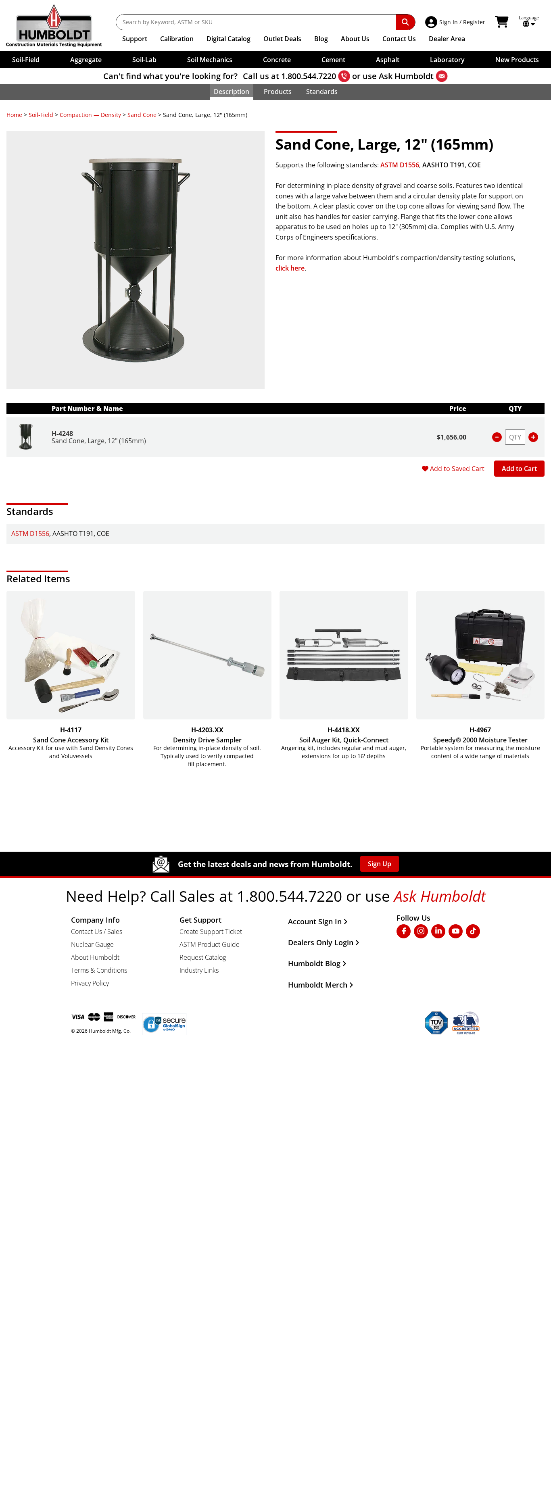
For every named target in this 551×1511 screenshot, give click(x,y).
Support (134, 38)
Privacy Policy (90, 983)
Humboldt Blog (314, 963)
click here (290, 268)
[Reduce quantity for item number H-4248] (497, 437)
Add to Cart (519, 468)
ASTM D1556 (399, 164)
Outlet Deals (282, 38)
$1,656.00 (451, 437)
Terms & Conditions (99, 970)
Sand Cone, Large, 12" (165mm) (99, 440)
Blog (321, 38)
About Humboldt (95, 957)
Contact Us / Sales (96, 931)
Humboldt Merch (317, 985)
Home (14, 115)
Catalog (228, 38)
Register (474, 22)
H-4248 (62, 433)
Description (231, 91)
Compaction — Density (90, 115)
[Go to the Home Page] (60, 25)
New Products (517, 59)
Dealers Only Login (320, 942)
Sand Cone (142, 115)
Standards (322, 91)
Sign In (448, 22)
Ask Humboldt (406, 76)
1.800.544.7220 (308, 76)
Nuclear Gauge (92, 944)
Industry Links (199, 970)
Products (278, 91)
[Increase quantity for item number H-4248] (533, 437)
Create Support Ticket (210, 931)
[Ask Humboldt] (442, 76)
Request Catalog (202, 957)
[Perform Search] (405, 22)
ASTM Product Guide (209, 944)
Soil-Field (41, 115)
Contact (399, 38)
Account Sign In (315, 921)
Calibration (177, 38)
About (355, 38)
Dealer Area (447, 38)
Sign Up (379, 863)
